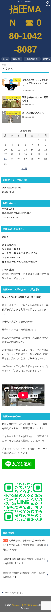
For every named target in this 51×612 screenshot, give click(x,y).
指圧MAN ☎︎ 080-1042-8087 (25, 29)
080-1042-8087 (10, 217)
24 (5, 159)
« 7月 (24, 168)
